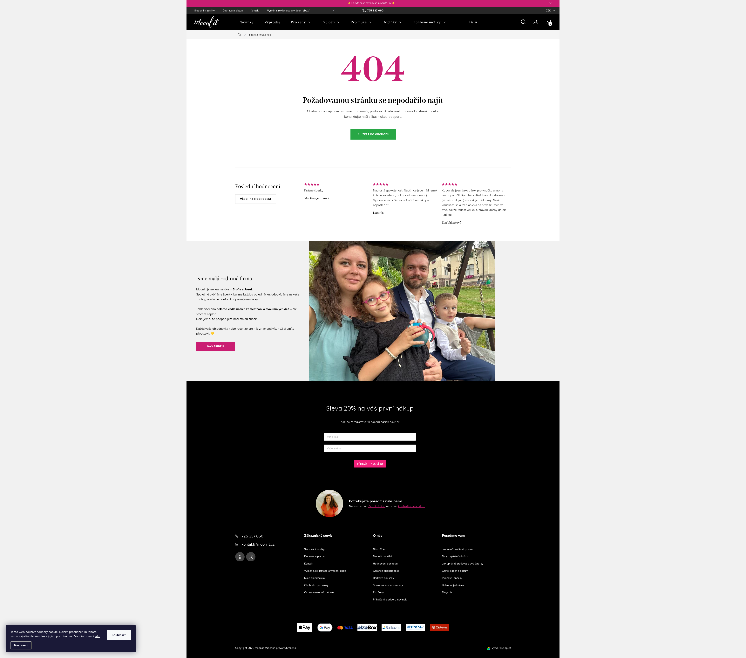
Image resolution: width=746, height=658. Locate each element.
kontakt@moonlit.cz (411, 506)
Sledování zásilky (204, 10)
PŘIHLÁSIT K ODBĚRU (370, 464)
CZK (548, 10)
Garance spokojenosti (386, 570)
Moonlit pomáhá (382, 556)
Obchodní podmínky (316, 585)
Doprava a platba (232, 10)
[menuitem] (246, 22)
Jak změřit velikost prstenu (458, 549)
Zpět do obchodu (376, 134)
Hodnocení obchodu (385, 563)
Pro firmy (378, 592)
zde (97, 636)
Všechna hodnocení (255, 199)
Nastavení (21, 645)
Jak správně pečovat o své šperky (462, 563)
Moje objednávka (314, 578)
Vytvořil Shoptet (501, 648)
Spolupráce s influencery (388, 585)
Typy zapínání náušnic (455, 556)
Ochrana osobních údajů (319, 592)
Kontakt (254, 10)
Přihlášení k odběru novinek (390, 599)
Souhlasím (119, 635)
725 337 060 (376, 506)
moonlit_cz (250, 556)
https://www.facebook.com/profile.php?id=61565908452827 (240, 556)
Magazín (447, 592)
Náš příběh (215, 346)
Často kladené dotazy (455, 570)
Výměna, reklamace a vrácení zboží (288, 10)
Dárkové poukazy (383, 578)
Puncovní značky (452, 578)
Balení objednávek (453, 585)
